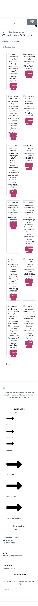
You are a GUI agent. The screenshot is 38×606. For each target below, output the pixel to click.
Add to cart (14, 87)
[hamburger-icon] (3, 23)
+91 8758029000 (9, 543)
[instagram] (35, 8)
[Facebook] (25, 8)
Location (7, 565)
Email (6, 553)
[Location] (5, 562)
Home (4, 32)
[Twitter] (29, 8)
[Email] (5, 549)
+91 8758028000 (9, 540)
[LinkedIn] (32, 8)
